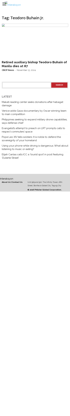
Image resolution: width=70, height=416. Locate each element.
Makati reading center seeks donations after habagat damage (32, 104)
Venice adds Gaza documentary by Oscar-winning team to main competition (34, 112)
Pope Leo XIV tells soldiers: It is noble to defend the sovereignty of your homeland (31, 139)
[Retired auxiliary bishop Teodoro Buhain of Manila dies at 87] (35, 41)
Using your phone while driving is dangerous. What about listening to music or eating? (35, 147)
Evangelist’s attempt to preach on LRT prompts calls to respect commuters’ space (33, 130)
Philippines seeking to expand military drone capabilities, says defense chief (34, 121)
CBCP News (8, 70)
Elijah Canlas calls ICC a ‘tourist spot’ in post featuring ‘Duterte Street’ (32, 156)
